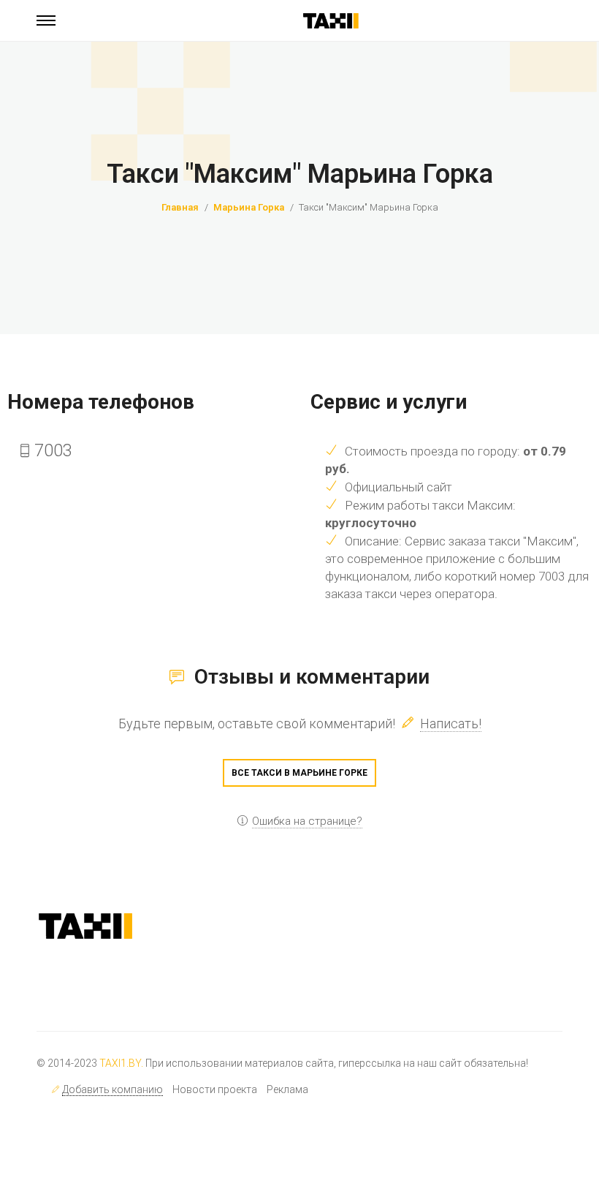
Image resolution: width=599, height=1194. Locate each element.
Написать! (450, 723)
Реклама (287, 1089)
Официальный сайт (398, 487)
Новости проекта (214, 1089)
